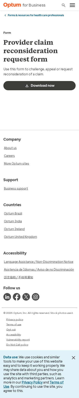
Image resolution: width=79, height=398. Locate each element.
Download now (42, 86)
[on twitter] (26, 297)
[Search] (63, 5)
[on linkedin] (7, 297)
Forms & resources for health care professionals (36, 15)
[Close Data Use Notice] (73, 357)
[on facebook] (16, 297)
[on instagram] (35, 297)
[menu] (72, 5)
